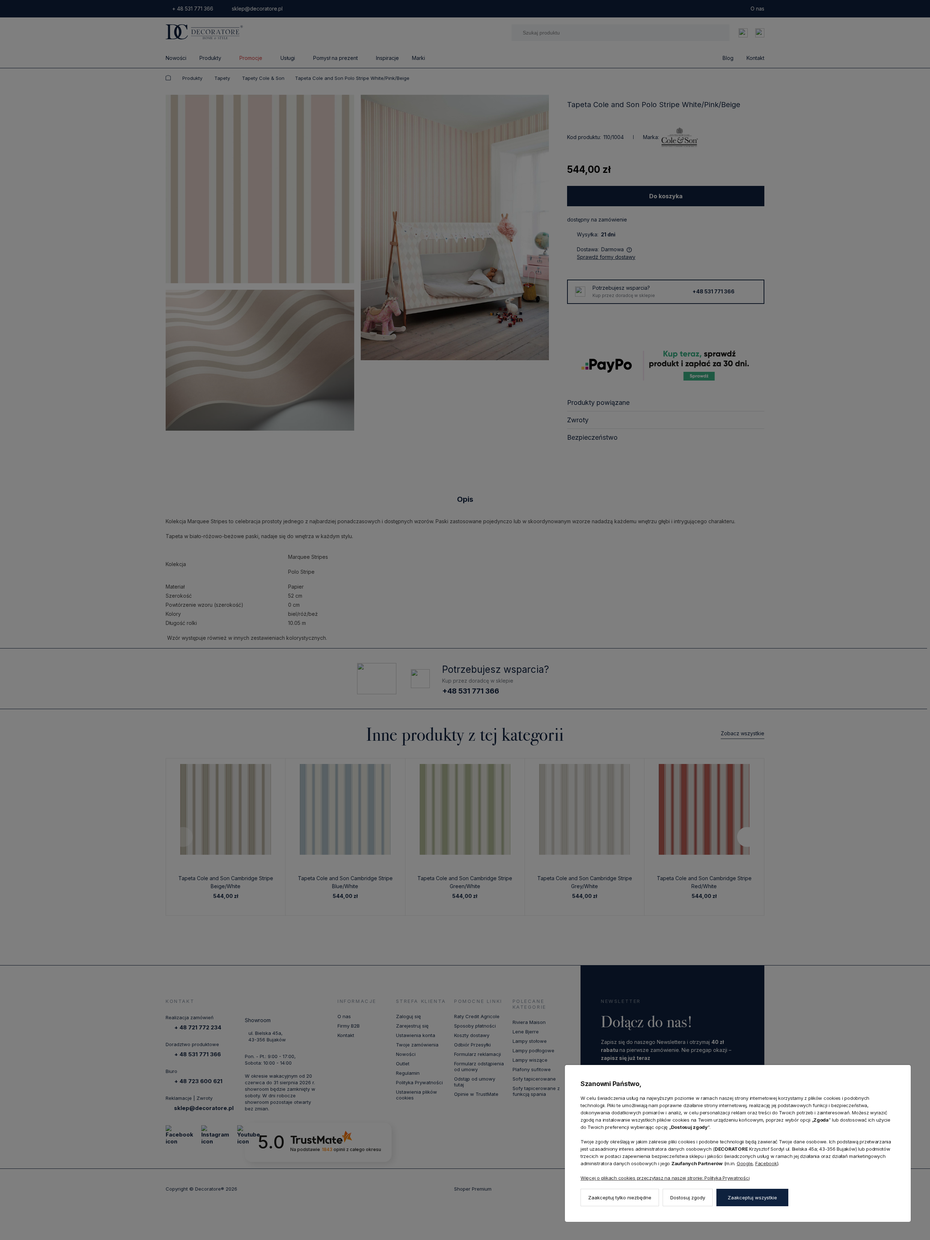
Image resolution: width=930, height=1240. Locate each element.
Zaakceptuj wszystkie (752, 1197)
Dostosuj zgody (687, 1197)
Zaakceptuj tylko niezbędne (619, 1197)
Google (744, 1163)
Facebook (766, 1163)
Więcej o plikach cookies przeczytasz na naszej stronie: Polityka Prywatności (665, 1178)
